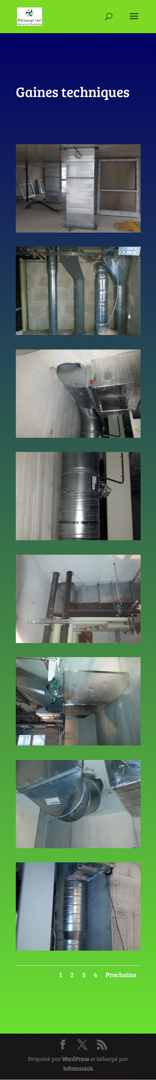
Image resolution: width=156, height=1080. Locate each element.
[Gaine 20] (78, 538)
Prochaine (121, 974)
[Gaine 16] (78, 948)
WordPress (75, 1059)
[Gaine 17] (78, 846)
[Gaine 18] (78, 743)
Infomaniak (78, 1068)
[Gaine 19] (78, 641)
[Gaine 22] (78, 333)
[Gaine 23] (78, 230)
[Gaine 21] (78, 435)
